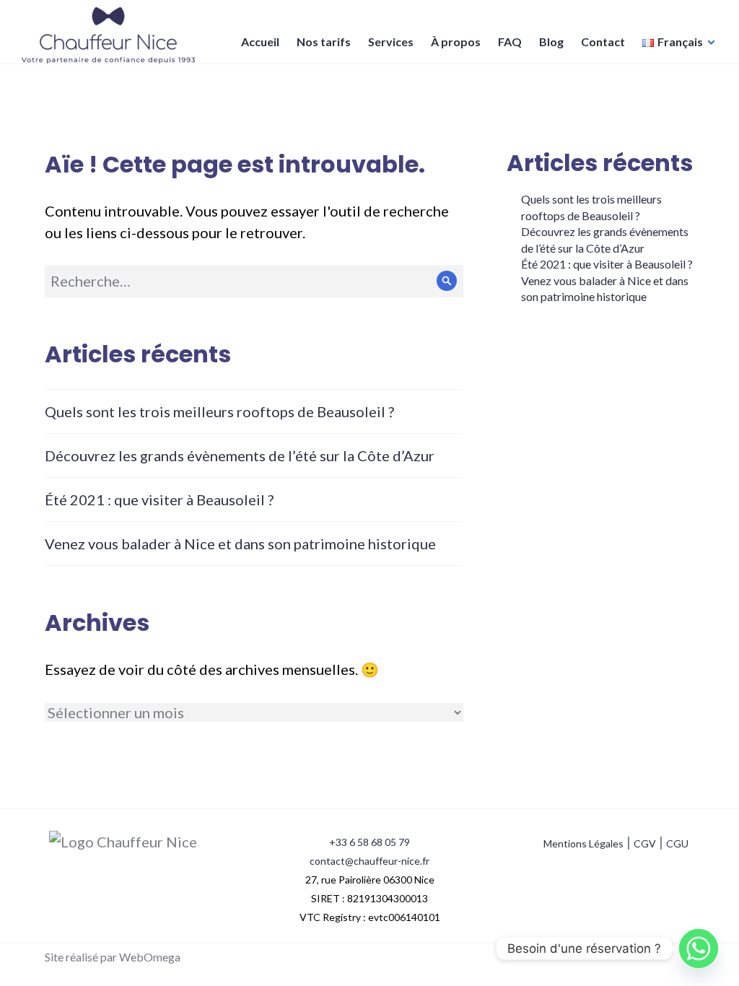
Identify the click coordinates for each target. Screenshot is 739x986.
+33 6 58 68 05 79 (369, 842)
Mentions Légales (583, 843)
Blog (551, 41)
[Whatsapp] (698, 948)
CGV (645, 843)
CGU (677, 843)
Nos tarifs (324, 41)
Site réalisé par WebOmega (112, 957)
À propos (456, 41)
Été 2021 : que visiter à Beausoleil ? (159, 499)
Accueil (260, 41)
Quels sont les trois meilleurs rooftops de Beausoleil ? (219, 411)
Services (391, 41)
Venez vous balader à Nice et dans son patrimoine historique (240, 543)
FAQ (510, 41)
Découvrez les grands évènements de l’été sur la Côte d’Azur (239, 455)
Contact (603, 41)
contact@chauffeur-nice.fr (369, 861)
